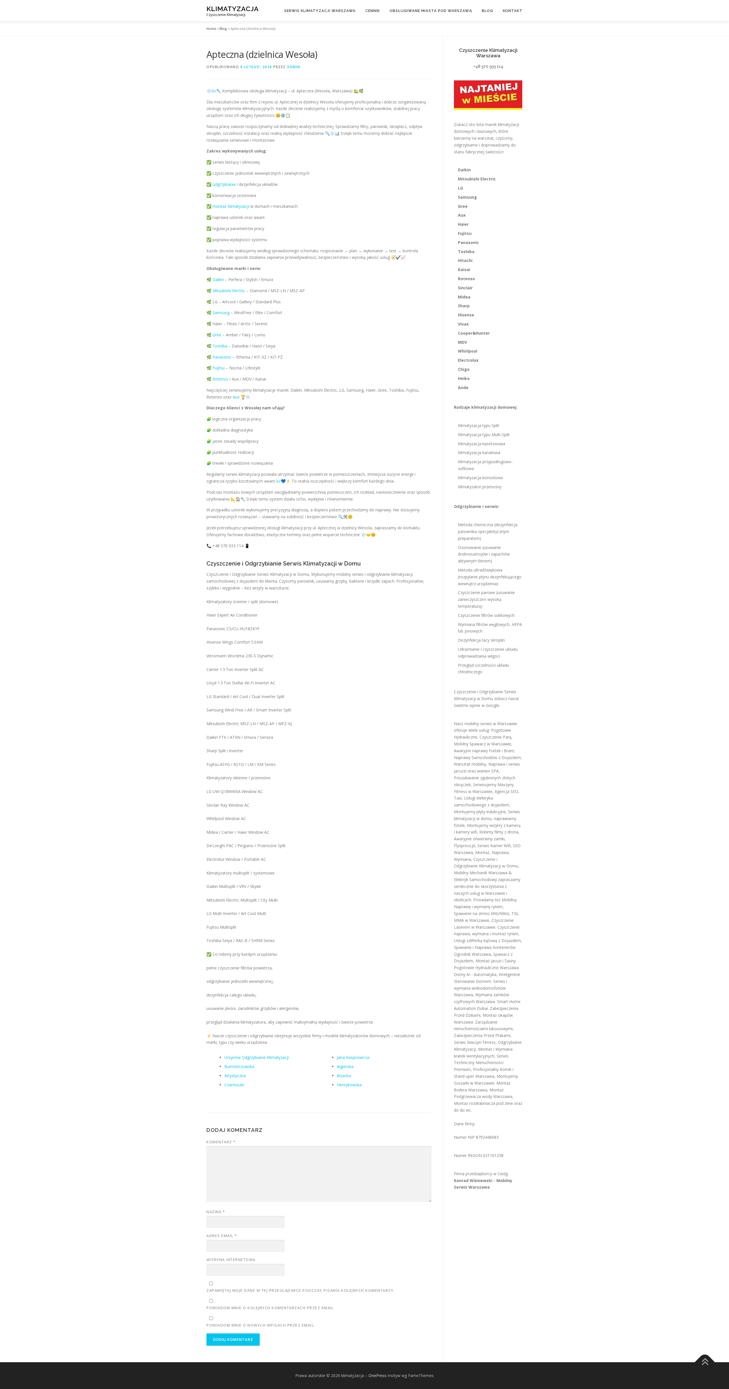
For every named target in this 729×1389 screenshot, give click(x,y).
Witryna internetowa (231, 1259)
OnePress (377, 1375)
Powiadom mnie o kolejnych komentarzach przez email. (270, 1307)
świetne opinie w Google (476, 705)
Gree (216, 334)
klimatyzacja (232, 9)
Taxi (458, 798)
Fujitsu (218, 368)
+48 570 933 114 (488, 66)
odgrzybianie (224, 184)
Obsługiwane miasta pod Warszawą (431, 11)
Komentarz (221, 1141)
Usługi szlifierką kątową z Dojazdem (487, 940)
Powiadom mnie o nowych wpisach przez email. (260, 1325)
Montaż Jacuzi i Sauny (496, 960)
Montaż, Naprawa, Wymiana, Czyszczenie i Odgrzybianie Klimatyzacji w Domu (486, 859)
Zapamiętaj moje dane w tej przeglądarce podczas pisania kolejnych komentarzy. (300, 1290)
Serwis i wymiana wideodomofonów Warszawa (480, 988)
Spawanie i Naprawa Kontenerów (484, 947)
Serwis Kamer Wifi (494, 845)
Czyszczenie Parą (495, 737)
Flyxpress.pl (464, 845)
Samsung (221, 312)
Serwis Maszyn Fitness (474, 1042)
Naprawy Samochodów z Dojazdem (487, 757)
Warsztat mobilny (470, 764)
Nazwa (215, 1211)
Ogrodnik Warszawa (472, 954)
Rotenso (220, 379)
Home (211, 28)
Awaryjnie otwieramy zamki (479, 838)
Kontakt (513, 11)
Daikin (218, 279)
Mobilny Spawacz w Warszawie (482, 744)
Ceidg (502, 1173)
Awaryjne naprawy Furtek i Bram (484, 750)
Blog (487, 11)
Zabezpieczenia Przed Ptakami (482, 1035)
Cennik (372, 11)
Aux (236, 397)
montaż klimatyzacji (230, 206)
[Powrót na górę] (705, 1362)
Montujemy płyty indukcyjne (480, 811)
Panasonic (222, 357)
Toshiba (219, 346)
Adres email (221, 1235)
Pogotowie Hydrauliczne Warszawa (486, 967)
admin (293, 66)
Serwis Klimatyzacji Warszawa (320, 11)
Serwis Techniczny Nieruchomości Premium (481, 1062)
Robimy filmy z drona (498, 832)
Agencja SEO (506, 791)
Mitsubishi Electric (228, 290)
